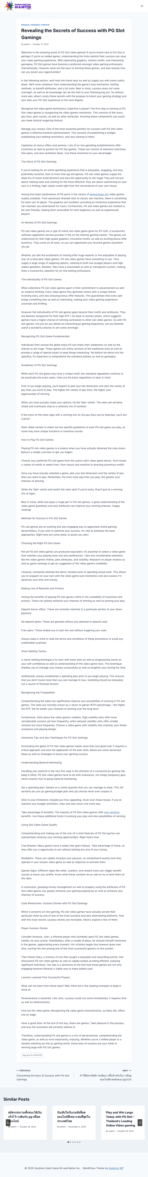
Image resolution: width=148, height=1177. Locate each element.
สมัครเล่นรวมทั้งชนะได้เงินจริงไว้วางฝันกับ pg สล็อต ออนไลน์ (25, 1117)
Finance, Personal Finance (35, 25)
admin (27, 44)
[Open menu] (142, 6)
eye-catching (111, 812)
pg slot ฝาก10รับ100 (32, 1055)
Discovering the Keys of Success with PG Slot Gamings (43, 1075)
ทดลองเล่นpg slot (99, 194)
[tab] (68, 1142)
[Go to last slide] (8, 1122)
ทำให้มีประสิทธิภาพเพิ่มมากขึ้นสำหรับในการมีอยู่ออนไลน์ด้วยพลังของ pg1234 (105, 1075)
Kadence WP (116, 1168)
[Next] (140, 1122)
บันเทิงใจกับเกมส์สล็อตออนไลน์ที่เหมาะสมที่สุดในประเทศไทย (73, 1117)
